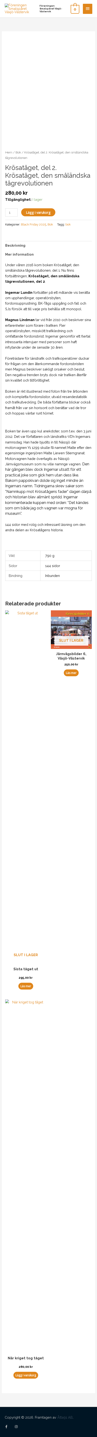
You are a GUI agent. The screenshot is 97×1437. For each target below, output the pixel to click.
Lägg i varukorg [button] (26, 1375)
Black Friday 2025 (33, 224)
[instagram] (17, 1426)
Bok (18, 152)
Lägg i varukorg (38, 212)
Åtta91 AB (65, 1417)
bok (68, 224)
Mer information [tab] (19, 254)
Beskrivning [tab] (15, 245)
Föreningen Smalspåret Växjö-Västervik (51, 8)
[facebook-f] (9, 1426)
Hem (8, 152)
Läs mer (25, 986)
